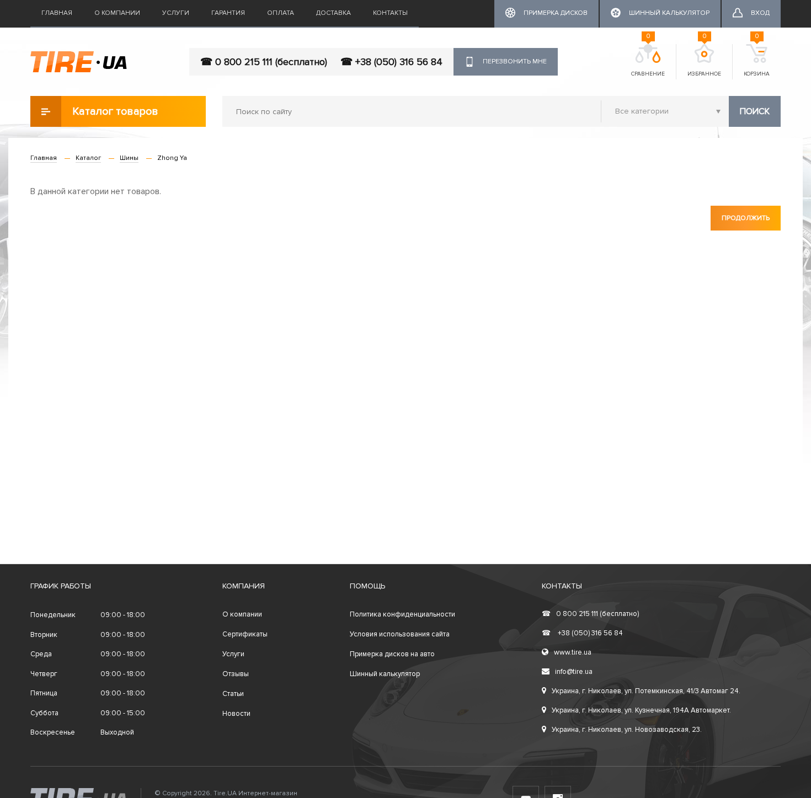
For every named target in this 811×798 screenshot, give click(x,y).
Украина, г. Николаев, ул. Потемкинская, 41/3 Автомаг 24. (646, 691)
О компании (117, 13)
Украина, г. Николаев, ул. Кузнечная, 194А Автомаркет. (641, 710)
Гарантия (228, 13)
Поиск (755, 111)
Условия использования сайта (400, 634)
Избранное (704, 60)
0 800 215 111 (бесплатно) (590, 613)
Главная (56, 13)
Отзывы (235, 674)
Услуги (175, 13)
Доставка (333, 13)
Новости (236, 713)
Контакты (390, 13)
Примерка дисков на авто (392, 654)
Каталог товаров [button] (115, 111)
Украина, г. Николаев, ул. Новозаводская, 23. (627, 729)
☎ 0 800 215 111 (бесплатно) (263, 62)
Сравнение (648, 60)
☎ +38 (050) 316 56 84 (391, 62)
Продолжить (746, 218)
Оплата (280, 13)
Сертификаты (245, 634)
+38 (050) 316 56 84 (582, 633)
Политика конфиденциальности (402, 614)
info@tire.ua (574, 671)
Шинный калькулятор (385, 674)
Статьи (233, 693)
